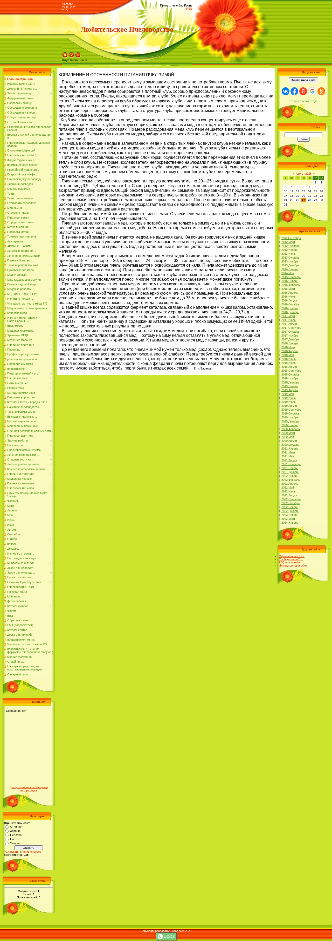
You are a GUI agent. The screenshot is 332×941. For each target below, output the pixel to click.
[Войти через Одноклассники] (321, 91)
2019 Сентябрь (291, 409)
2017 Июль (288, 319)
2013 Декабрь (290, 265)
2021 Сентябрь (291, 464)
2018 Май (287, 355)
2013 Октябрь (290, 257)
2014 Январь (289, 269)
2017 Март (288, 316)
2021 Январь (289, 448)
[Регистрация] (71, 56)
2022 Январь (289, 475)
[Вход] (78, 56)
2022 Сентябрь (291, 499)
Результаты (11, 851)
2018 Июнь (288, 358)
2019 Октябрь (290, 413)
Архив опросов (31, 851)
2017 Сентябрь (291, 327)
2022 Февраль (290, 479)
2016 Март (288, 288)
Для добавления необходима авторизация (29, 789)
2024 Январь (289, 522)
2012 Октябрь (290, 245)
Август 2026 (304, 173)
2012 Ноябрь (289, 249)
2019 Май (287, 394)
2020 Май (287, 436)
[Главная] (65, 56)
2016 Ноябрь (289, 308)
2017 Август (289, 323)
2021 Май (287, 456)
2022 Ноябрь (289, 507)
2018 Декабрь (290, 382)
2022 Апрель (289, 483)
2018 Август (289, 366)
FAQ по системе (289, 562)
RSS (189, 8)
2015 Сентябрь (291, 277)
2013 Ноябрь (289, 261)
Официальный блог (292, 556)
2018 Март (288, 347)
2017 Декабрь (290, 339)
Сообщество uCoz (291, 559)
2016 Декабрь (290, 312)
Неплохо (16, 835)
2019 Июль (288, 401)
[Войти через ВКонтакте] (285, 91)
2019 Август (289, 405)
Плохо (14, 839)
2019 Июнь (288, 397)
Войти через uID (303, 80)
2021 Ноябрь (289, 468)
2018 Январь (289, 343)
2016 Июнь (288, 296)
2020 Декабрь (290, 444)
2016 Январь (289, 280)
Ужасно (15, 843)
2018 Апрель (289, 351)
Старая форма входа (303, 101)
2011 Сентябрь (291, 238)
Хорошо (15, 830)
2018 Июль (288, 362)
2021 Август (289, 460)
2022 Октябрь (290, 503)
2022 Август (289, 495)
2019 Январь (289, 386)
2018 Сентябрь (291, 370)
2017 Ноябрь (289, 335)
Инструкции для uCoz (293, 565)
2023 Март (288, 518)
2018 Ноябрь (289, 378)
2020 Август (289, 440)
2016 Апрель (289, 292)
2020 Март (288, 433)
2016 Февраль (290, 284)
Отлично (16, 826)
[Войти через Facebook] (294, 91)
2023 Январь (289, 514)
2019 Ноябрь (289, 417)
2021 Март (288, 452)
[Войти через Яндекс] (303, 91)
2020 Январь (289, 425)
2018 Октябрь (290, 374)
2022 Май (287, 487)
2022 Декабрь (290, 510)
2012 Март (288, 242)
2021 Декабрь (290, 471)
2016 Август (289, 300)
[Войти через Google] (312, 91)
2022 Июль (288, 491)
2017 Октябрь (290, 331)
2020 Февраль (290, 429)
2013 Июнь (288, 253)
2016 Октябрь (290, 304)
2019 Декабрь (290, 421)
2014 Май (287, 273)
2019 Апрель (289, 390)
